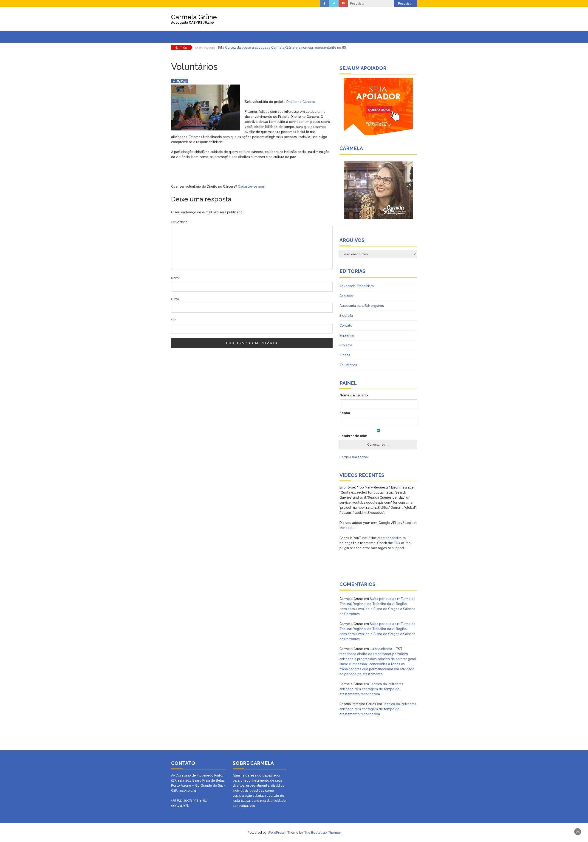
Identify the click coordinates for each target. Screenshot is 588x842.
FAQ (397, 543)
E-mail (176, 299)
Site (173, 320)
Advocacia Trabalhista (356, 286)
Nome (175, 278)
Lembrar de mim (353, 436)
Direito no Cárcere (300, 102)
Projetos (346, 345)
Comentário (179, 222)
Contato (345, 325)
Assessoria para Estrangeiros (361, 306)
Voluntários (348, 365)
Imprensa (346, 335)
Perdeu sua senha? (354, 457)
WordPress (276, 832)
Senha (344, 413)
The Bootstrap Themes (322, 832)
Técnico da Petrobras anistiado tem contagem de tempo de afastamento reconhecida (371, 689)
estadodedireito (393, 538)
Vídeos (344, 355)
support (398, 548)
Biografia (346, 315)
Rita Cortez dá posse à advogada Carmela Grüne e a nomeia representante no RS (282, 47)
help (349, 528)
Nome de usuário (353, 395)
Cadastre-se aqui (251, 186)
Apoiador (346, 296)
